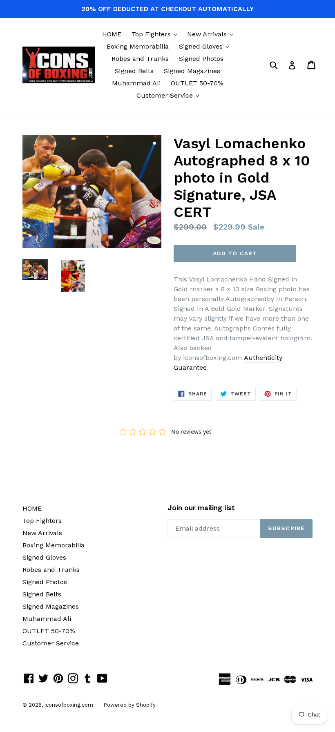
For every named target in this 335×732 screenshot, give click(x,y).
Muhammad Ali (136, 83)
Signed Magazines (192, 71)
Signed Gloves (206, 46)
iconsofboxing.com (69, 705)
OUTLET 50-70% (197, 83)
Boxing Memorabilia (138, 46)
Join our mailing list (201, 508)
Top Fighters (156, 34)
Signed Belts (134, 71)
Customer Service (169, 95)
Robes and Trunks (140, 58)
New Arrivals (212, 34)
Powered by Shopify (129, 705)
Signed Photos (201, 58)
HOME (111, 34)
